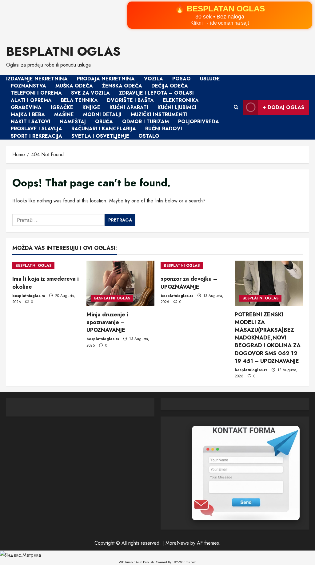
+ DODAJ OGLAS (283, 107)
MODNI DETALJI (102, 114)
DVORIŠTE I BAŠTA (130, 100)
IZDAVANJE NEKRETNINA (37, 78)
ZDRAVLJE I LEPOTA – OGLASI (156, 93)
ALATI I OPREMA (31, 100)
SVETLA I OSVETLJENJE (100, 136)
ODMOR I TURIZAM (145, 121)
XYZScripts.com (185, 561)
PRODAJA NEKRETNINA (106, 78)
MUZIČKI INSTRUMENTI (159, 114)
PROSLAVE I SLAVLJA (36, 128)
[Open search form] (236, 107)
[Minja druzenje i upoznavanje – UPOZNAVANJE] (120, 283)
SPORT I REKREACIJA (36, 136)
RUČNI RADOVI (163, 128)
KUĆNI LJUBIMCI (177, 107)
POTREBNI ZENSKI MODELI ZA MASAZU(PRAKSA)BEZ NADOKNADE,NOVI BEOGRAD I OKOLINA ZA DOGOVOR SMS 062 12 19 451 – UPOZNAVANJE (268, 338)
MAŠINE (64, 114)
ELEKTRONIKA (181, 100)
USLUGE (210, 78)
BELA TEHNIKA (79, 100)
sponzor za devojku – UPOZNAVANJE (189, 283)
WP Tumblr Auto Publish (136, 561)
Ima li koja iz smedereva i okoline (45, 283)
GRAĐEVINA (26, 107)
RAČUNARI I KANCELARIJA (103, 128)
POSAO (181, 78)
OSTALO (148, 136)
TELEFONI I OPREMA (36, 93)
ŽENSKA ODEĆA (122, 85)
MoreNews (177, 543)
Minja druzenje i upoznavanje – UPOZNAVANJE (107, 322)
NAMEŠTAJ (73, 121)
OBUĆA (104, 121)
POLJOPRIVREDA (198, 121)
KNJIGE (91, 107)
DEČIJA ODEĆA (169, 85)
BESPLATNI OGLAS (63, 51)
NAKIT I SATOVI (30, 121)
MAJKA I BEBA (28, 114)
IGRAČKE (62, 107)
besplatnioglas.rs (28, 296)
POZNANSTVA (28, 85)
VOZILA (153, 78)
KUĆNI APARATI (129, 107)
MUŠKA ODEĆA (74, 85)
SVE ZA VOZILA (90, 93)
